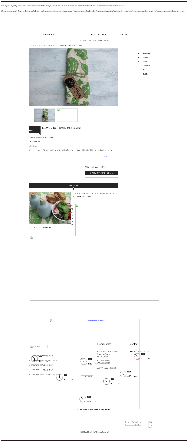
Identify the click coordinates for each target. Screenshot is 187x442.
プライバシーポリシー (133, 425)
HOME (35, 45)
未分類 (145, 74)
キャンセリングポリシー (134, 422)
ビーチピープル (95, 24)
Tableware (146, 66)
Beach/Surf (146, 53)
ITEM (43, 45)
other (50, 45)
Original (145, 57)
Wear (144, 70)
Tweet (105, 156)
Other (145, 62)
